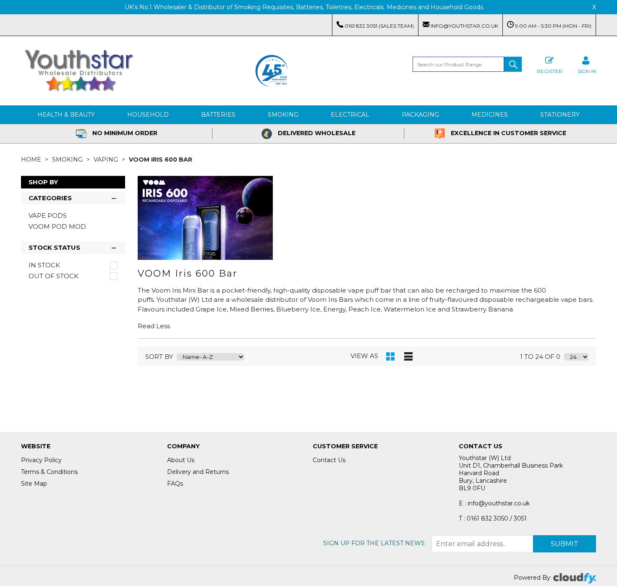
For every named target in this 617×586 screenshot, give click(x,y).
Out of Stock (53, 276)
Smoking (283, 114)
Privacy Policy (41, 460)
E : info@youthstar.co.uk (494, 503)
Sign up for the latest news (374, 543)
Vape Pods (48, 216)
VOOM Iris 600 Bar (160, 159)
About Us (180, 460)
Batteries (218, 114)
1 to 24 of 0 (540, 357)
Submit (564, 544)
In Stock (44, 265)
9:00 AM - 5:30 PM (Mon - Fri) (552, 26)
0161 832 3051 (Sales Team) (378, 26)
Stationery (560, 114)
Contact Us (329, 460)
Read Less (154, 326)
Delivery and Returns (198, 472)
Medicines (489, 114)
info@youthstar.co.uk (463, 26)
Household (148, 114)
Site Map (34, 483)
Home (32, 159)
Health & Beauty (66, 114)
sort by (159, 357)
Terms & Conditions (49, 472)
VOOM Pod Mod (57, 226)
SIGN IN (587, 71)
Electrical (350, 114)
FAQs (175, 483)
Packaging (420, 114)
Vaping (107, 159)
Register (549, 71)
